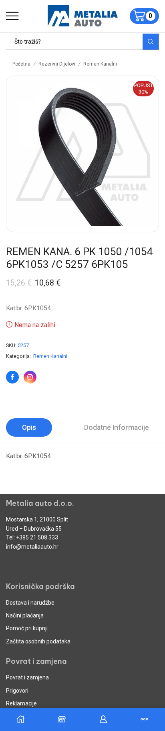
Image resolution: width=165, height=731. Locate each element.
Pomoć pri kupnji (27, 628)
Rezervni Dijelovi (56, 64)
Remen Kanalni (100, 64)
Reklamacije (21, 703)
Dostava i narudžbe (30, 602)
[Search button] (151, 42)
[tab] (29, 427)
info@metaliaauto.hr (32, 546)
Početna (21, 64)
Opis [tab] (29, 427)
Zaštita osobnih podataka (38, 641)
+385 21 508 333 (37, 537)
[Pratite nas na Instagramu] (30, 377)
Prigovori (17, 690)
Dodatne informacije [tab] (116, 427)
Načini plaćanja (25, 615)
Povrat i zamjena (27, 677)
